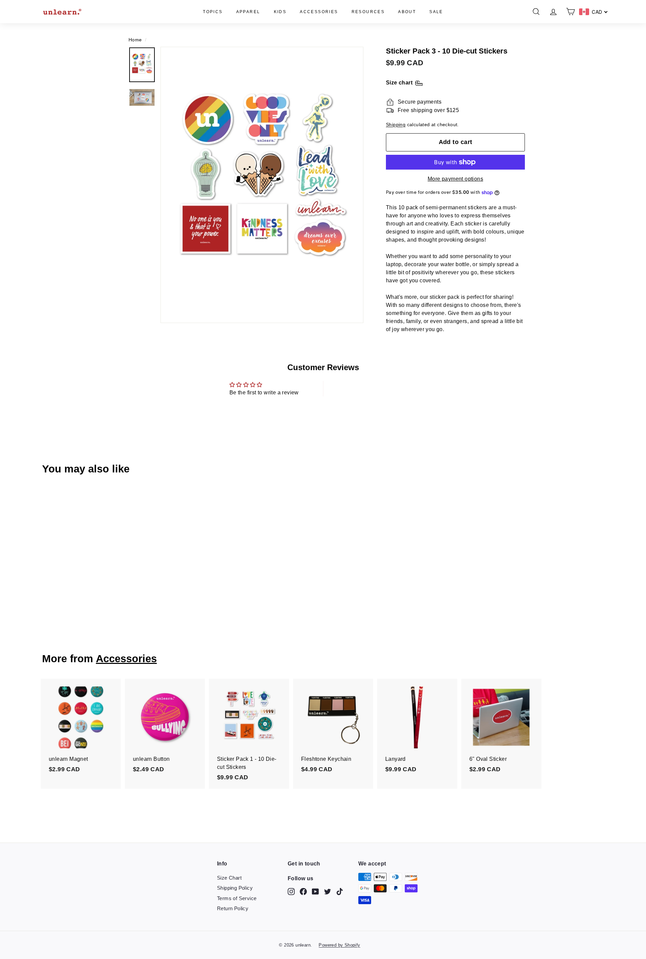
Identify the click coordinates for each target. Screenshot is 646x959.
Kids (280, 11)
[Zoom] (262, 185)
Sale (436, 11)
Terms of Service (236, 898)
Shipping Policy (235, 888)
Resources (368, 11)
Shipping (395, 124)
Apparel (248, 11)
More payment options (455, 179)
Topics (212, 11)
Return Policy (232, 908)
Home (135, 39)
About (407, 11)
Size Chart (229, 878)
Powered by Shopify (339, 945)
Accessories (319, 11)
